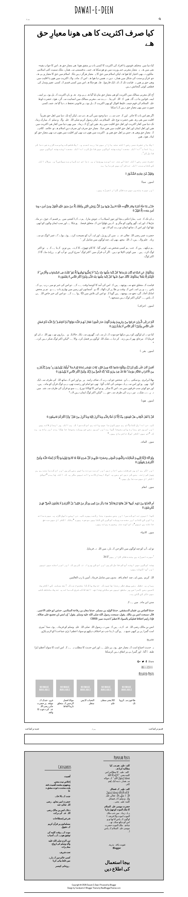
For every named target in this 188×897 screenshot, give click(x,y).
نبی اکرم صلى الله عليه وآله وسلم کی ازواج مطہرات (59, 843)
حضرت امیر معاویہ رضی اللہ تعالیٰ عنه (58, 803)
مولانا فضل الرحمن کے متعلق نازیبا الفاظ (65, 703)
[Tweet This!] (143, 661)
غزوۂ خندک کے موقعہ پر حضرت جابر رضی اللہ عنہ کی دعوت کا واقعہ (45, 706)
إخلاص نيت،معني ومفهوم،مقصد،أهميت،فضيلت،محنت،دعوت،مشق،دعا (58, 786)
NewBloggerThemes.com (111, 888)
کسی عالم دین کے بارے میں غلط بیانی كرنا (59, 859)
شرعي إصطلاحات (61, 818)
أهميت (67, 776)
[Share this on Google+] (139, 661)
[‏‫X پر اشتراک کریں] (145, 667)
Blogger (117, 847)
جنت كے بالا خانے (62, 796)
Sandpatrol (80, 888)
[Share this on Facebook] (146, 661)
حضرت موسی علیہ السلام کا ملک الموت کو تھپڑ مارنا (117, 808)
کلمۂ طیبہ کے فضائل (120, 789)
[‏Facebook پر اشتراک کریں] (142, 667)
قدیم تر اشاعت (156, 728)
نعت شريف (64, 852)
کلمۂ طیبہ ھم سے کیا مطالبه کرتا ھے (120, 767)
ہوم (28, 18)
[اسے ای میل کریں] (151, 667)
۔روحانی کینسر (62, 866)
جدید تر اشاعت (32, 728)
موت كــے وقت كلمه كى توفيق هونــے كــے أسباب (58, 834)
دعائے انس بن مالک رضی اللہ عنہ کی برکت (58, 812)
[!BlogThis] (148, 667)
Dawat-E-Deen (94, 10)
